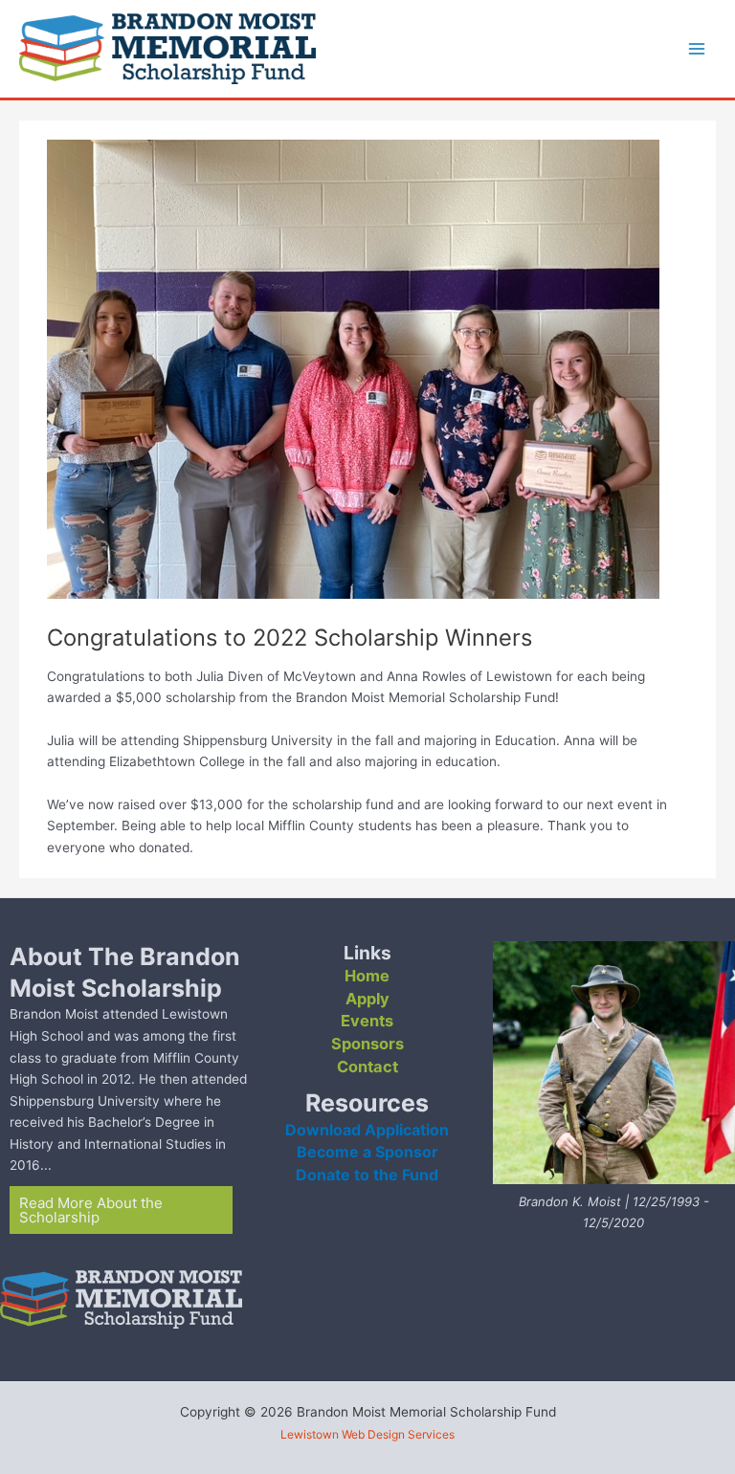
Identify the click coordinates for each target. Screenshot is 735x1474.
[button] (121, 1210)
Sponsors (367, 1043)
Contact (367, 1066)
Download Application (367, 1129)
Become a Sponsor (367, 1151)
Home (367, 975)
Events (367, 1020)
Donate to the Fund (367, 1174)
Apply (367, 998)
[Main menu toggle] (697, 49)
